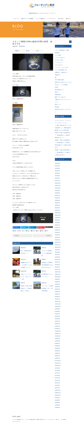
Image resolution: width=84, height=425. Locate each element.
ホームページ (16, 18)
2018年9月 (57, 338)
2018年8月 (57, 341)
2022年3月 (57, 235)
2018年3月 (57, 353)
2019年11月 (58, 304)
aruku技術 (57, 52)
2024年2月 (57, 178)
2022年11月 (58, 215)
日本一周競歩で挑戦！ (60, 80)
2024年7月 (57, 166)
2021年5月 (57, 259)
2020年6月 (57, 286)
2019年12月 (58, 301)
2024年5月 (57, 171)
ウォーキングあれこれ (60, 57)
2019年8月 (57, 311)
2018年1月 (57, 358)
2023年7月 (57, 195)
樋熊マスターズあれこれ (60, 97)
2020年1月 (57, 299)
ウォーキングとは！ (50, 419)
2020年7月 (57, 284)
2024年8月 (57, 163)
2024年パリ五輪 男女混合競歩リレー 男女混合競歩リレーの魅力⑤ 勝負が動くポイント (63, 135)
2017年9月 (57, 368)
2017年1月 (57, 388)
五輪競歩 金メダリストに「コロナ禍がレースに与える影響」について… (26, 265)
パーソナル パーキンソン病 (61, 67)
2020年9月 (57, 279)
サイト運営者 (63, 419)
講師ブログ (68, 18)
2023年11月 (58, 185)
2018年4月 (57, 351)
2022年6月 (57, 227)
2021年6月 (57, 257)
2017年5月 (57, 378)
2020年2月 (57, 296)
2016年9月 (57, 397)
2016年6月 (57, 402)
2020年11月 (58, 274)
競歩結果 (57, 107)
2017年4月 (57, 380)
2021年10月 (58, 247)
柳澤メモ (57, 92)
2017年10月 (58, 365)
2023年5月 (57, 200)
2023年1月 (57, 210)
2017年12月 (58, 360)
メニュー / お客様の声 (40, 18)
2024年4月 (57, 173)
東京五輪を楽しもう (59, 89)
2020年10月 (58, 277)
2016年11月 (58, 392)
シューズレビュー (59, 62)
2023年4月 (57, 203)
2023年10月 (58, 188)
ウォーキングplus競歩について (18, 419)
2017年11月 (58, 363)
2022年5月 (57, 230)
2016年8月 (57, 400)
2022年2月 (57, 237)
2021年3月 (57, 264)
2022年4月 (57, 232)
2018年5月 (57, 348)
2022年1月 (57, 240)
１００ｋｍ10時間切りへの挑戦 (62, 50)
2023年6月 (57, 198)
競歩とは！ (58, 419)
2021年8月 (57, 252)
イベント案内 (58, 55)
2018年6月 (57, 346)
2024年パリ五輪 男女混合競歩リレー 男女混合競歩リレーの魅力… (26, 288)
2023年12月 (58, 183)
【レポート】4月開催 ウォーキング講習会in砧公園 (47, 253)
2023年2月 (57, 207)
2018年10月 (58, 336)
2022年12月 (58, 212)
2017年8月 (57, 370)
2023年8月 (57, 193)
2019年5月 (57, 318)
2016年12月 (58, 390)
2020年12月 (58, 272)
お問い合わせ (61, 18)
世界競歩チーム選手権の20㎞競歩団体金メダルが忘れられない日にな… (47, 265)
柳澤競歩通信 (22, 46)
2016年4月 (57, 407)
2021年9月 (57, 249)
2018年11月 (58, 333)
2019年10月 (58, 306)
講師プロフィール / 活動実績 (27, 18)
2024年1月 (57, 180)
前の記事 (16, 235)
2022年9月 (57, 220)
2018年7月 (57, 343)
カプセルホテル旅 (59, 60)
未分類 (56, 87)
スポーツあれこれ (59, 65)
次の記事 (48, 235)
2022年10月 (58, 217)
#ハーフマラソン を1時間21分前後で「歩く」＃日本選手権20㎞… (47, 288)
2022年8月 (57, 222)
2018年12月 (58, 331)
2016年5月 (57, 405)
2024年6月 (57, 168)
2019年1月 (57, 328)
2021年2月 (57, 267)
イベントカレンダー (51, 18)
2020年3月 (57, 294)
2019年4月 (57, 321)
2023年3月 (57, 205)
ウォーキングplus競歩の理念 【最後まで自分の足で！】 (35, 419)
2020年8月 (57, 281)
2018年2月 (57, 355)
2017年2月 (57, 385)
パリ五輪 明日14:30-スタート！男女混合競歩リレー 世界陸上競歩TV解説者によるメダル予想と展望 (63, 128)
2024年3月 (57, 175)
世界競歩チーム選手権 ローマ (61, 72)
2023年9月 (57, 190)
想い (56, 77)
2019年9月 (57, 309)
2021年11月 (58, 244)
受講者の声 (57, 75)
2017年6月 (57, 375)
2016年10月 (58, 395)
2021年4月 (57, 262)
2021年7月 (57, 254)
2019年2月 (57, 326)
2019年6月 (57, 316)
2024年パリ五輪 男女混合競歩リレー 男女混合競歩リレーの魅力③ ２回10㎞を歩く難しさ (63, 152)
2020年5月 (57, 289)
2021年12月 (58, 242)
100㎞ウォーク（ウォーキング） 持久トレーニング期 (26, 277)
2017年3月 (57, 383)
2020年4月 (57, 291)
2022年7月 (57, 225)
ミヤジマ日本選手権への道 (61, 70)
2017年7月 (57, 373)
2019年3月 (57, 323)
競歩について (58, 104)
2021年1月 (57, 269)
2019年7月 (57, 314)
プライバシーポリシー (16, 421)
